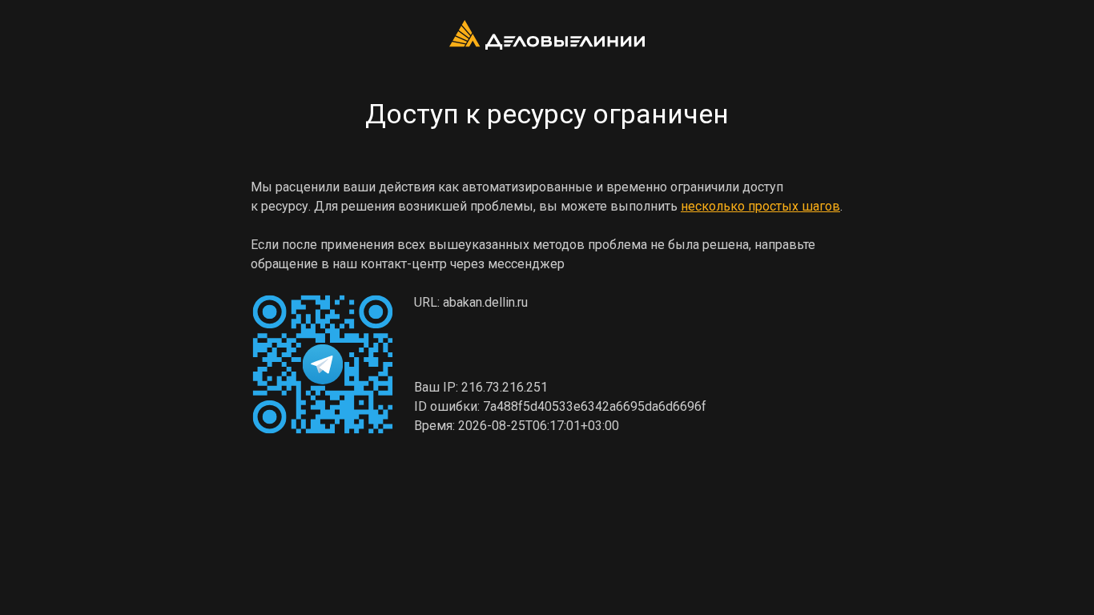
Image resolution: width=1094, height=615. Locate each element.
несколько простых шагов (760, 206)
